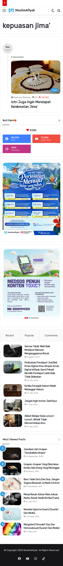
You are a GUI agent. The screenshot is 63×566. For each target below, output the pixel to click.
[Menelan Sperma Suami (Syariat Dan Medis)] (12, 514)
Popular (29, 335)
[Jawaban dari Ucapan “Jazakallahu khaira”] (12, 454)
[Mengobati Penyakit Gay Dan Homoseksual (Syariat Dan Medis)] (12, 529)
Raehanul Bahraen (22, 97)
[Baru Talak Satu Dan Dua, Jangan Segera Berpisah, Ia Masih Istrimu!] (12, 484)
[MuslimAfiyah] (21, 10)
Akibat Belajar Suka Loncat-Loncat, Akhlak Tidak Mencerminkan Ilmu (40, 420)
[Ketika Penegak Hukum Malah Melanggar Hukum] (13, 390)
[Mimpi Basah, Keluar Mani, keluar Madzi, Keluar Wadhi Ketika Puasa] (12, 499)
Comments (51, 335)
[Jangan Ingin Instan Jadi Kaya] (13, 405)
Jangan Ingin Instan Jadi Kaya (41, 401)
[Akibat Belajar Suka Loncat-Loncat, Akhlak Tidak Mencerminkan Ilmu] (13, 420)
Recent (10, 335)
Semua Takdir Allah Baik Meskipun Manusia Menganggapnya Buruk (37, 350)
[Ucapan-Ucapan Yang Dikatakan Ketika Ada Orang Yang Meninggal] (12, 469)
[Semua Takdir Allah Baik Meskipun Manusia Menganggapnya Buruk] (13, 351)
